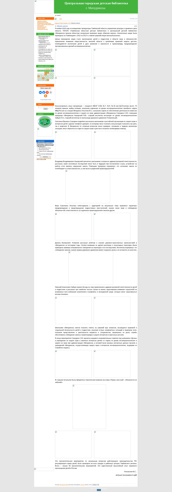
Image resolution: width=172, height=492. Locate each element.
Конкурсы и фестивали (44, 57)
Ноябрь (65, 23)
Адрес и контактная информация (45, 24)
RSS (61, 18)
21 (43, 78)
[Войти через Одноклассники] (45, 95)
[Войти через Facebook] (43, 92)
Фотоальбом (40, 25)
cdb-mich (82, 484)
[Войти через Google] (50, 92)
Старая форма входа (45, 99)
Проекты (41, 61)
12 (38, 76)
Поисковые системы (42, 29)
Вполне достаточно (44, 149)
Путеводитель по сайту (44, 49)
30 (47, 80)
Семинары (41, 47)
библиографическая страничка (44, 41)
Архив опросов (47, 158)
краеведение (42, 46)
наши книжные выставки (45, 59)
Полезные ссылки (41, 26)
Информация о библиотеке (44, 23)
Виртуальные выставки (44, 50)
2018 (61, 23)
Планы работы (42, 38)
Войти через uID (45, 88)
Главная (59, 15)
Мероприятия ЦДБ (43, 36)
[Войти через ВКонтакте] (40, 92)
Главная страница (41, 20)
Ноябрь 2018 (49, 68)
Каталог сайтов (41, 28)
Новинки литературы (42, 22)
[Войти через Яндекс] (47, 92)
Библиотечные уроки (44, 44)
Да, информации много (45, 148)
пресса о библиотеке (44, 55)
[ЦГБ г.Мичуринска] (44, 127)
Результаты (40, 158)
